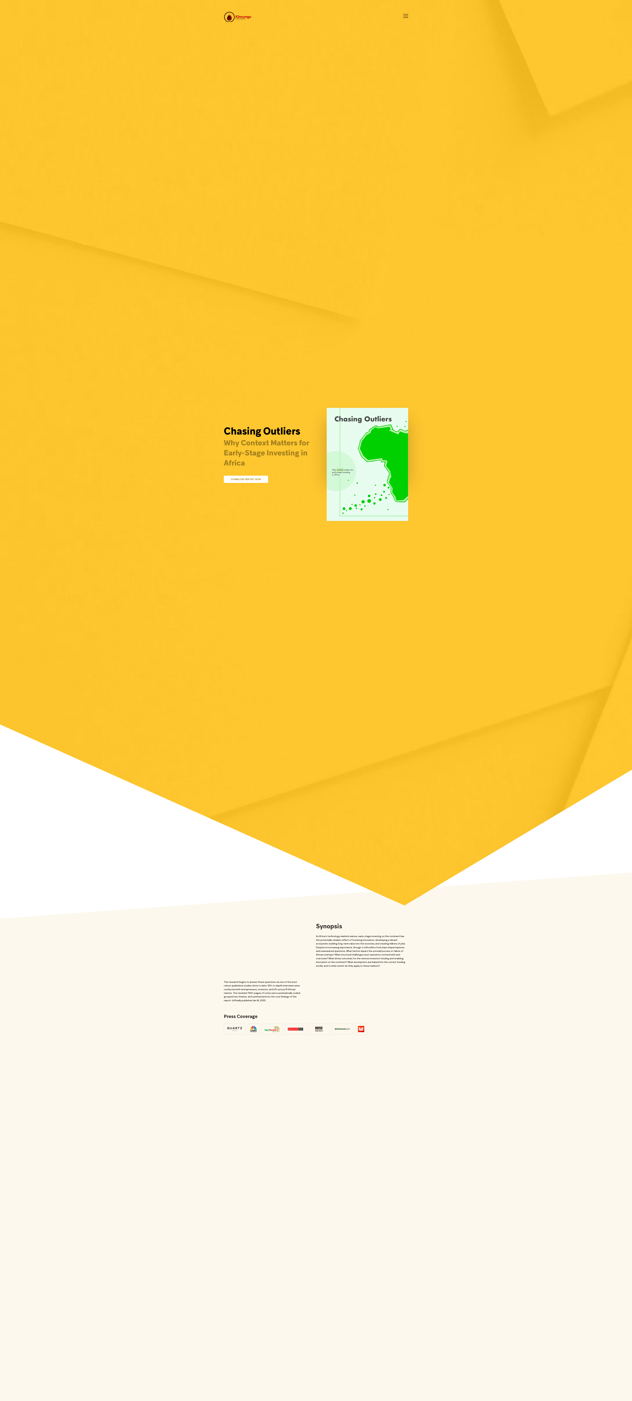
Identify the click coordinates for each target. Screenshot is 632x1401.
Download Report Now (246, 480)
